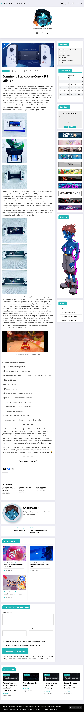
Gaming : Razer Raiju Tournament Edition (25, 488)
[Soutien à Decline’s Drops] (14, 583)
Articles (6, 71)
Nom (3, 629)
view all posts (27, 518)
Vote (66, 126)
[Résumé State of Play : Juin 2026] (41, 553)
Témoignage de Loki (9, 684)
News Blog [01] (20, 530)
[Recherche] (42, 33)
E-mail (31, 629)
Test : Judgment (41, 487)
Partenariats (54, 704)
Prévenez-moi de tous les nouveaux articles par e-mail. (22, 645)
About (63, 704)
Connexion (65, 309)
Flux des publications (68, 313)
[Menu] (37, 33)
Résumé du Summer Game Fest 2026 (13, 565)
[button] (28, 125)
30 (82, 94)
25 (64, 94)
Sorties (27, 704)
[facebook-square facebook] (62, 3)
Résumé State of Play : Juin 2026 (39, 565)
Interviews (6, 674)
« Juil (59, 100)
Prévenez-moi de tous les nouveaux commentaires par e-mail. (25, 641)
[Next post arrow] (53, 530)
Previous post (21, 528)
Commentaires (7, 612)
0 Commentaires (42, 71)
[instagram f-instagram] (72, 3)
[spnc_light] (47, 33)
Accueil (20, 704)
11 (64, 88)
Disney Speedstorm (16, 313)
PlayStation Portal (39, 98)
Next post (33, 528)
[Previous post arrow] (3, 530)
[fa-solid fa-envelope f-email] (81, 3)
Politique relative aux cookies (50, 709)
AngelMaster (17, 71)
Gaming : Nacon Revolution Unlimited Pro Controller (9, 488)
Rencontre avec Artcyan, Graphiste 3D (50, 685)
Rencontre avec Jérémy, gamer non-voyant (70, 685)
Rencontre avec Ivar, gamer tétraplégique (30, 685)
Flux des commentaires (69, 316)
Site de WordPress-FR (69, 320)
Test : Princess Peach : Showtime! (39, 531)
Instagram (41, 86)
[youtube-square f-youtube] (76, 3)
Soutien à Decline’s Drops (13, 594)
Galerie (44, 704)
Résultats (72, 126)
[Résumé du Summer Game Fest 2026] (14, 553)
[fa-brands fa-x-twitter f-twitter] (67, 3)
